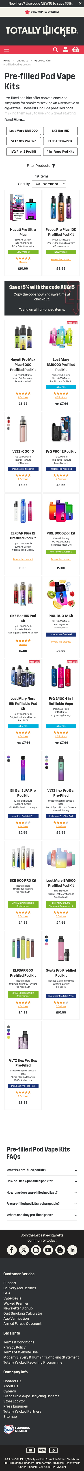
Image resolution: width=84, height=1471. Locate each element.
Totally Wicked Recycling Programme (32, 1362)
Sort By (24, 184)
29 (61, 736)
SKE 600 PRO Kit (23, 880)
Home (7, 60)
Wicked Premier (15, 1303)
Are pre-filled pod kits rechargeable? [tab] (33, 1203)
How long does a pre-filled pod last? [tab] (32, 1192)
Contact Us (12, 1381)
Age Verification (16, 1318)
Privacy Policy (14, 1347)
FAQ (6, 1293)
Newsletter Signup (18, 1308)
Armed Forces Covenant (22, 1323)
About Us (10, 1386)
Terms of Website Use (20, 1352)
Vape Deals (12, 1298)
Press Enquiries (15, 1406)
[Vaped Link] (60, 1250)
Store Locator (14, 1401)
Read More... (14, 120)
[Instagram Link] (36, 1250)
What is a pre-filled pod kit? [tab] (26, 1170)
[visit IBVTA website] (16, 1429)
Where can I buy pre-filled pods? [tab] (30, 1215)
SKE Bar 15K (60, 130)
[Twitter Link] (24, 1250)
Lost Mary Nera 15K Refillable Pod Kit (23, 704)
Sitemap (10, 1416)
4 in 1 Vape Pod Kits (60, 151)
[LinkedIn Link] (72, 1250)
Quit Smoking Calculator (22, 1313)
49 (61, 397)
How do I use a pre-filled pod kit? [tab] (30, 1181)
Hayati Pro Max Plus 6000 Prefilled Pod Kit (23, 365)
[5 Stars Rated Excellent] (28, 12)
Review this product (61, 259)
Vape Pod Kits (42, 60)
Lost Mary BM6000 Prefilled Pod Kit (61, 365)
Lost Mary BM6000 (23, 130)
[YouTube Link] (48, 1250)
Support (9, 1283)
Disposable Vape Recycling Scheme (31, 1396)
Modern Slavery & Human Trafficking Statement (41, 1357)
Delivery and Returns (19, 1288)
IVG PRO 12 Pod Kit (61, 451)
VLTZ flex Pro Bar (23, 141)
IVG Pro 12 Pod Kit (23, 151)
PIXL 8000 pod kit (61, 533)
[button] (65, 50)
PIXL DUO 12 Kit (61, 616)
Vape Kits (22, 60)
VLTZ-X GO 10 (23, 451)
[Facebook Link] (12, 1250)
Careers (9, 1391)
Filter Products (38, 166)
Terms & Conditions (18, 1342)
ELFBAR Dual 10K (60, 141)
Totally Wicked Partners (22, 1411)
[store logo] (42, 30)
